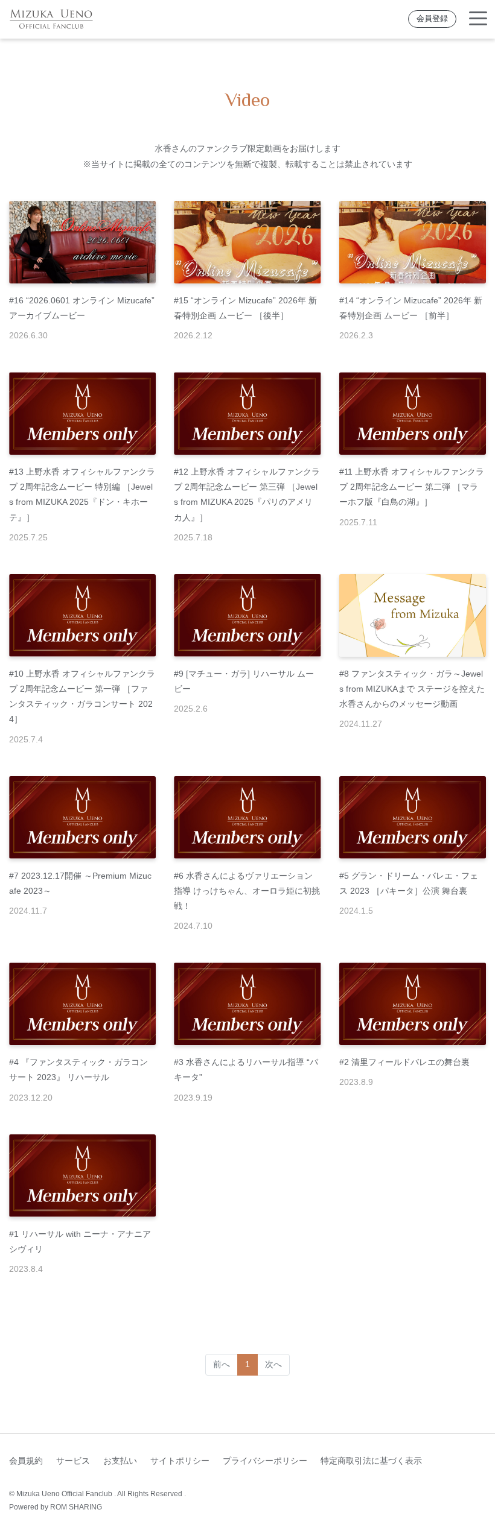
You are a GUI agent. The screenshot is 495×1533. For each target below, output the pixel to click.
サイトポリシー (179, 1460)
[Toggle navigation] (478, 19)
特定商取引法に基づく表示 (371, 1460)
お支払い (120, 1460)
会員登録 (432, 18)
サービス (73, 1460)
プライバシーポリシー (265, 1460)
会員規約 (26, 1460)
